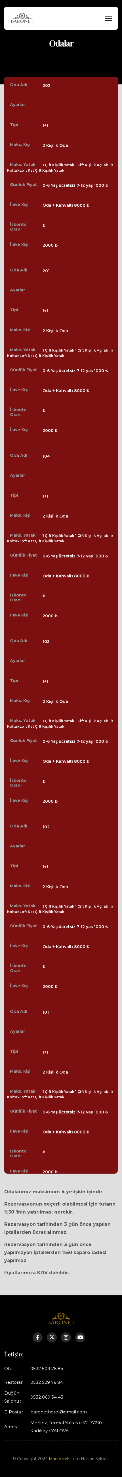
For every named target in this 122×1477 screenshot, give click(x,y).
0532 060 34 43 (46, 1397)
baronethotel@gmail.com (58, 1412)
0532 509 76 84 (46, 1368)
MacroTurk (59, 1458)
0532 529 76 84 (46, 1382)
